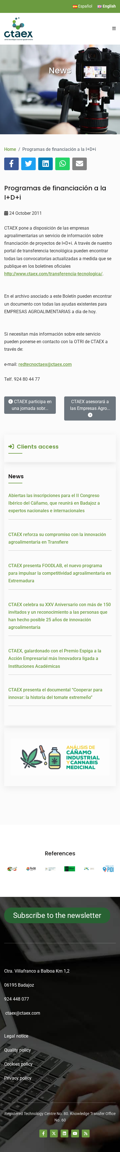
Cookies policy (18, 1064)
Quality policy (17, 1050)
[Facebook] (43, 1133)
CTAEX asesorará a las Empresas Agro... (90, 405)
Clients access (36, 447)
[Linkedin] (64, 1133)
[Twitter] (54, 1133)
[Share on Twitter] (28, 164)
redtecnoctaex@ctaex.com (45, 364)
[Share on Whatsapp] (62, 164)
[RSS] (86, 1133)
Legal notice (16, 1036)
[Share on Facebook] (11, 164)
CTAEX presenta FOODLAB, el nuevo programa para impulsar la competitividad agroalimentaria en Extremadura (59, 573)
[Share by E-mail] (79, 164)
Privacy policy (18, 1078)
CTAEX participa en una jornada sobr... (32, 405)
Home (10, 149)
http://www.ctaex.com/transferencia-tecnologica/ (53, 273)
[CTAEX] (18, 28)
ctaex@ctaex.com (22, 1013)
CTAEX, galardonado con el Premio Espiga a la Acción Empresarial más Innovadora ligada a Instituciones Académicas (54, 658)
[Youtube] (75, 1133)
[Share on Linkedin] (45, 164)
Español (84, 6)
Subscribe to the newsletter (57, 915)
